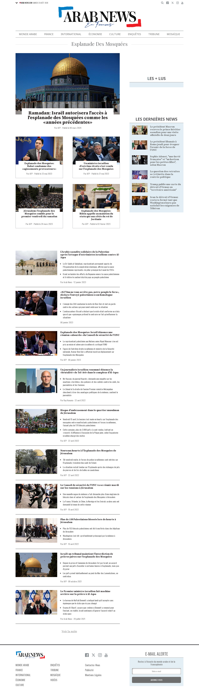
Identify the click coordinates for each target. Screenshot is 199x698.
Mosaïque (173, 34)
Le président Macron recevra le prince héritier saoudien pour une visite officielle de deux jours (165, 131)
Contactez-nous (92, 665)
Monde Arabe (28, 34)
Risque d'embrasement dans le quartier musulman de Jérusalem (89, 412)
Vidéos (53, 680)
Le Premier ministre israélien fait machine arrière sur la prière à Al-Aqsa (85, 593)
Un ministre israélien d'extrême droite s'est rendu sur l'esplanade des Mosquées (96, 166)
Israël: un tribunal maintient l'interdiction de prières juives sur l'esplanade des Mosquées (86, 555)
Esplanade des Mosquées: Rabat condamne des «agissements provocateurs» (39, 166)
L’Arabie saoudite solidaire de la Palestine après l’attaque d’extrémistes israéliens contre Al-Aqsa (90, 254)
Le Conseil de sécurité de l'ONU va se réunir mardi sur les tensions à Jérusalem (89, 486)
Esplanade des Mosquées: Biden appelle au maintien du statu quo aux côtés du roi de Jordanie (96, 215)
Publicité (89, 670)
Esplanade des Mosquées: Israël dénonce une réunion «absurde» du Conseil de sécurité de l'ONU (90, 334)
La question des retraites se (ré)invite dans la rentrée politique (165, 174)
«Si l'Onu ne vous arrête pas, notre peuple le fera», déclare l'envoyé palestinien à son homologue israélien (89, 295)
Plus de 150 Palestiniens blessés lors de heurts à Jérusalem (88, 521)
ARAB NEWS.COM (26, 3)
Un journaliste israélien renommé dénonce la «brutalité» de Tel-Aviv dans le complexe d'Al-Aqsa (89, 371)
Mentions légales (93, 675)
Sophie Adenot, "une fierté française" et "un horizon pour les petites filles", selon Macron (165, 160)
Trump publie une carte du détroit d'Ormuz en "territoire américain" (165, 187)
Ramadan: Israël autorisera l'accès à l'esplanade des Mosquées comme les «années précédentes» (68, 117)
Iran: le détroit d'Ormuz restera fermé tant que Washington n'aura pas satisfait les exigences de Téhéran (164, 203)
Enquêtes (134, 34)
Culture (115, 34)
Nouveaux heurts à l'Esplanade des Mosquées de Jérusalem (88, 452)
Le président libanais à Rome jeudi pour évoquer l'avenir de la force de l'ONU (164, 146)
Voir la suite (69, 631)
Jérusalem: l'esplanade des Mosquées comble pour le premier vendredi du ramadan (39, 213)
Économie (95, 34)
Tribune (154, 34)
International (71, 34)
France (48, 34)
